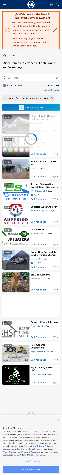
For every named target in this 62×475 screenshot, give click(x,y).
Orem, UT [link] (34, 168)
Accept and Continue (31, 469)
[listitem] (31, 169)
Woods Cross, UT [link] (38, 191)
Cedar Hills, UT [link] (37, 326)
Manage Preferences (31, 461)
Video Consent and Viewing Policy (19, 452)
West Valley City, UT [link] (39, 211)
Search (14, 55)
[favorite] (54, 176)
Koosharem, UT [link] (37, 278)
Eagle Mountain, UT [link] (39, 351)
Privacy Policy (43, 446)
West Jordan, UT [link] (37, 374)
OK (58, 419)
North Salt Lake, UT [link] (38, 233)
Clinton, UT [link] (35, 259)
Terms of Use (29, 446)
